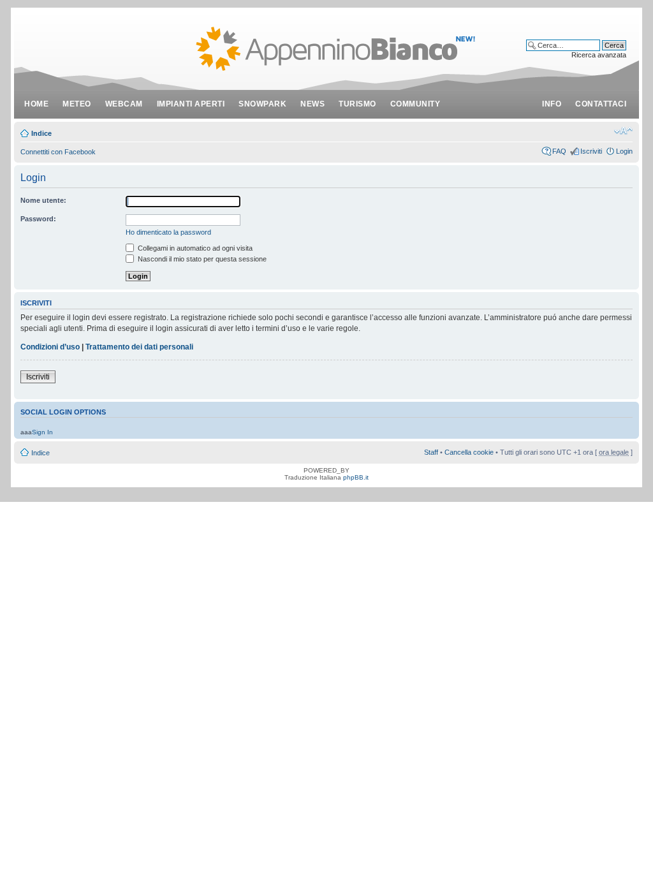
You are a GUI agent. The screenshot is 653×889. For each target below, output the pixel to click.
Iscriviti (591, 151)
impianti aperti (191, 103)
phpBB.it (356, 477)
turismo (357, 103)
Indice (41, 133)
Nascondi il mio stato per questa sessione (201, 259)
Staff (431, 452)
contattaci (600, 103)
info (551, 103)
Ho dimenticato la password (168, 232)
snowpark (262, 103)
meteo (76, 103)
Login (624, 151)
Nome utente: (43, 200)
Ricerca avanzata (598, 55)
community (415, 103)
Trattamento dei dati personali (139, 346)
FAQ (559, 151)
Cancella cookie (469, 452)
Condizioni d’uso (50, 346)
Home (36, 103)
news (312, 103)
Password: (38, 219)
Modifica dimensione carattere (623, 130)
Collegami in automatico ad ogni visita (194, 248)
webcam (124, 103)
